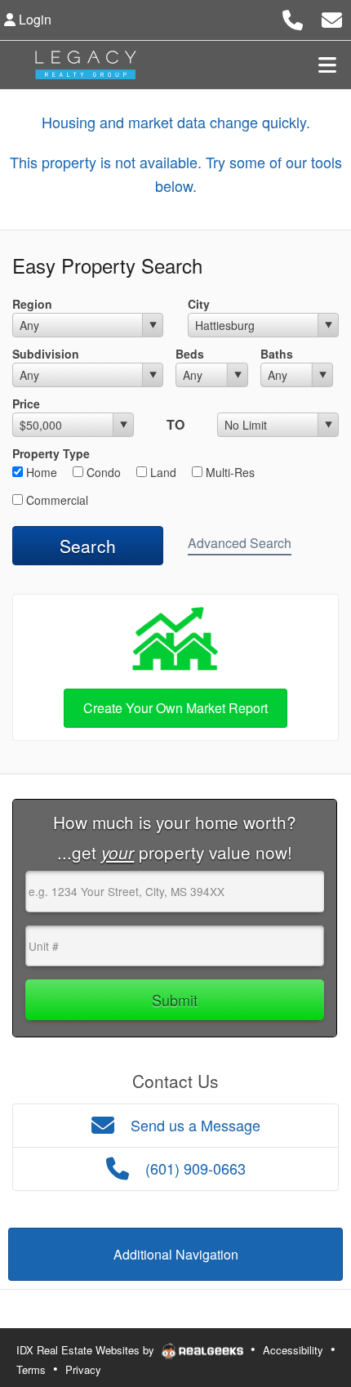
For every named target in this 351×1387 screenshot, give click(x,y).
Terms (31, 1369)
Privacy (83, 1369)
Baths (276, 354)
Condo (102, 472)
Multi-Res (228, 472)
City (199, 304)
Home (40, 472)
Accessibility (293, 1350)
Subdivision (45, 354)
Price (26, 403)
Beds (190, 354)
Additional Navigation (175, 1254)
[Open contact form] (332, 17)
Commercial (55, 500)
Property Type (51, 453)
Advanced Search (239, 542)
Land (161, 472)
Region (32, 304)
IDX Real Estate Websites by (87, 1350)
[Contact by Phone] (292, 17)
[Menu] (327, 64)
